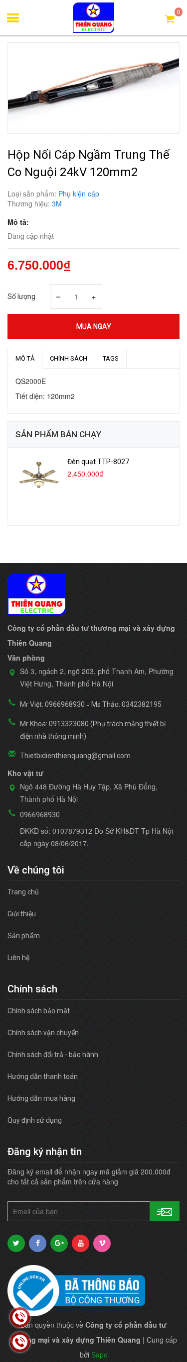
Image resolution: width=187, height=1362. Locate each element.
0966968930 (40, 815)
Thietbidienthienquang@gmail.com (75, 756)
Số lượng (21, 296)
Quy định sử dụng (34, 1120)
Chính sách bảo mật (38, 1011)
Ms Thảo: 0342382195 (126, 704)
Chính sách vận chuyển (43, 1033)
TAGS (111, 358)
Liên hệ (18, 958)
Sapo (99, 1355)
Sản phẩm (23, 936)
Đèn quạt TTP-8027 (98, 462)
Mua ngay (93, 326)
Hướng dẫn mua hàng (41, 1098)
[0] (170, 18)
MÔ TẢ (24, 358)
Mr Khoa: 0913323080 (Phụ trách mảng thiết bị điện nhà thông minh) (93, 730)
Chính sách (68, 358)
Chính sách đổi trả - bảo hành (52, 1055)
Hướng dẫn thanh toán (42, 1076)
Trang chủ (23, 892)
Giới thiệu (21, 914)
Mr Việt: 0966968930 (52, 704)
